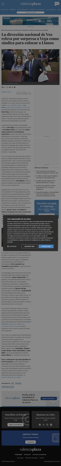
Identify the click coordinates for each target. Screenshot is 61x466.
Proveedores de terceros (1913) (33, 229)
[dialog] (30, 233)
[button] (11, 246)
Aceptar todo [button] (46, 246)
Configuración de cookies (37, 240)
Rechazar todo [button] (29, 246)
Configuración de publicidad (38, 238)
